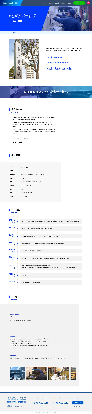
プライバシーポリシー (78, 406)
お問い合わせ (79, 3)
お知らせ (63, 3)
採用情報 (69, 3)
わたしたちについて (42, 3)
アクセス (65, 398)
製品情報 (51, 3)
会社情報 (57, 3)
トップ (35, 3)
